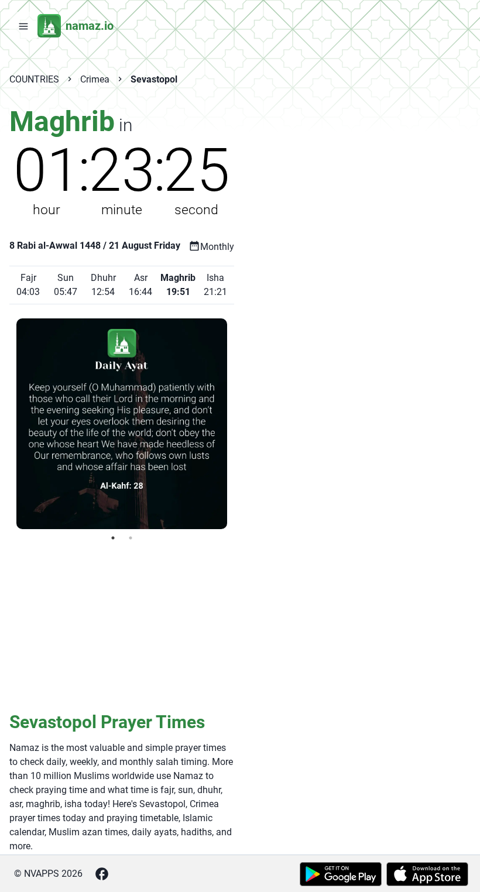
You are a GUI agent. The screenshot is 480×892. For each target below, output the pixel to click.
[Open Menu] (23, 26)
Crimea (94, 79)
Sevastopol (154, 79)
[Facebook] (101, 873)
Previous (7, 424)
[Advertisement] (122, 626)
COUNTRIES (34, 79)
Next (236, 424)
